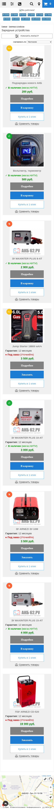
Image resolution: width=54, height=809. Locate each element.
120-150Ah (25, 19)
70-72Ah (39, 15)
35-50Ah (6, 15)
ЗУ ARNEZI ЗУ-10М (27, 529)
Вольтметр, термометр (27, 170)
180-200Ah (36, 19)
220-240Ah (46, 19)
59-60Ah (23, 15)
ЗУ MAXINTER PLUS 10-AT (27, 437)
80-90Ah (7, 19)
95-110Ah (15, 19)
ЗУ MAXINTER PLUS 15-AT (27, 620)
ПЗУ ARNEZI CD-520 (27, 711)
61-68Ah (31, 15)
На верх (5, 803)
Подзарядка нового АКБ (27, 83)
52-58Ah (14, 15)
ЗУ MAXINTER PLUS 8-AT (27, 258)
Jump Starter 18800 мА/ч (27, 346)
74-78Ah (48, 15)
